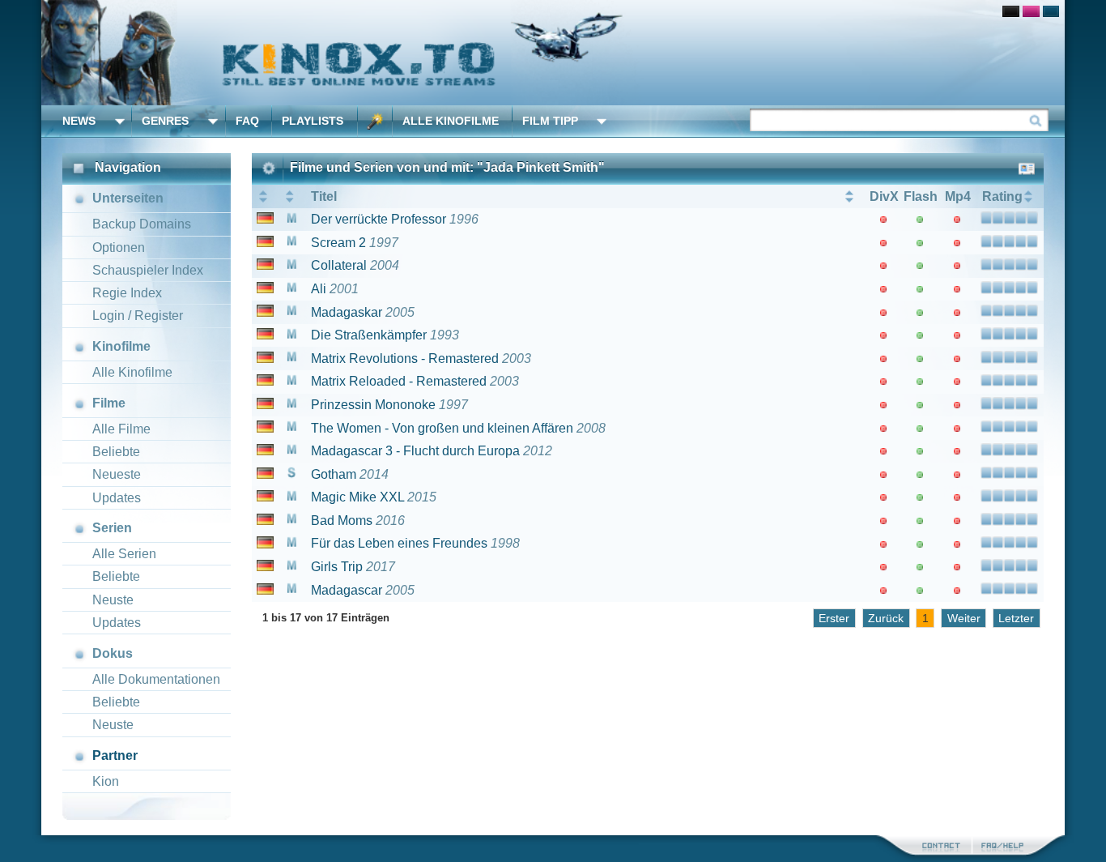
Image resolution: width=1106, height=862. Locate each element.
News (79, 120)
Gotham (333, 474)
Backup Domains (141, 224)
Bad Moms (341, 520)
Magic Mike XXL (357, 497)
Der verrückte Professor (378, 219)
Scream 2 (338, 243)
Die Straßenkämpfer (369, 335)
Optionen (118, 247)
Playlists (312, 120)
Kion (105, 781)
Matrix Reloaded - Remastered (399, 381)
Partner (115, 755)
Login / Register (137, 315)
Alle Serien (124, 554)
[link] (553, 52)
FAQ (247, 120)
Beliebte (116, 452)
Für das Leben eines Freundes (399, 543)
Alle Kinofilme (450, 120)
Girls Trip (337, 567)
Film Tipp (550, 120)
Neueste (116, 474)
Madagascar (346, 590)
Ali (318, 289)
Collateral (339, 265)
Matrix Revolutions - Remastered (405, 358)
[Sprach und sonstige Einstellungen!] (375, 121)
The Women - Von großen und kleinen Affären (442, 428)
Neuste (113, 600)
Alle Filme (121, 429)
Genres (165, 120)
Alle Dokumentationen (156, 679)
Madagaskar (346, 312)
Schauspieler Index (147, 270)
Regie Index (127, 293)
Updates (116, 498)
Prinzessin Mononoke (373, 405)
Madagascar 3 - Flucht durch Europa (415, 451)
